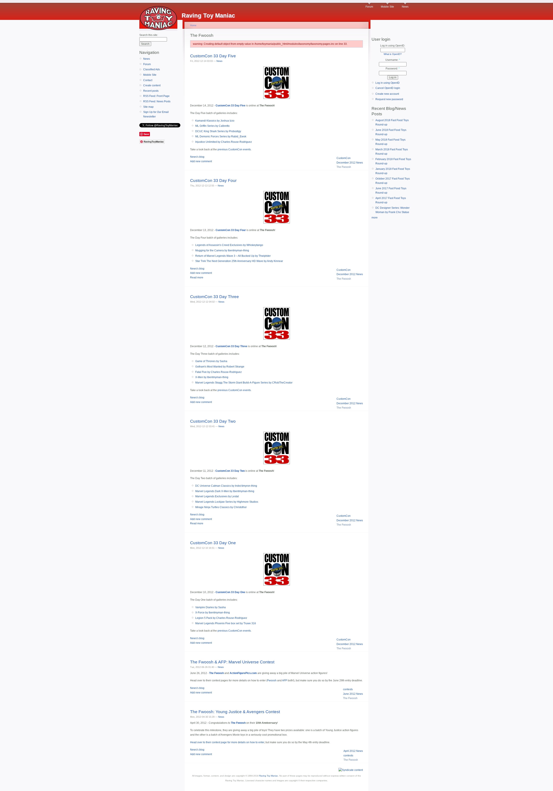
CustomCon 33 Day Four (213, 180)
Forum (369, 6)
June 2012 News (353, 693)
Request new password (389, 99)
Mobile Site (387, 6)
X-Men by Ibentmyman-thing (211, 377)
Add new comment (201, 161)
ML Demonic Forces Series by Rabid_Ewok (220, 136)
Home (193, 25)
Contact (147, 80)
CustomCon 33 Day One (213, 543)
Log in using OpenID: (392, 45)
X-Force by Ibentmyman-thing (212, 612)
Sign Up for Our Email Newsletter (156, 114)
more (375, 217)
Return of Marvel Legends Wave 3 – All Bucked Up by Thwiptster (233, 255)
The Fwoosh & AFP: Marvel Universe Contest (232, 662)
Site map (148, 106)
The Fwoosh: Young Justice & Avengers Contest (235, 711)
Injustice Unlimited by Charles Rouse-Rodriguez (223, 141)
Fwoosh (271, 680)
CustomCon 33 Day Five (213, 56)
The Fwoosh (344, 166)
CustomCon (344, 158)
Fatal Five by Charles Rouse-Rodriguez (218, 372)
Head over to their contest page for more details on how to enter (227, 742)
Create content (151, 85)
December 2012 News (350, 162)
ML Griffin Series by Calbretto (212, 125)
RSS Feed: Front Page (156, 96)
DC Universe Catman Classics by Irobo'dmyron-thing (226, 485)
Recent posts (151, 90)
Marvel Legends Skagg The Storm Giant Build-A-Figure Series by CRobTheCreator (243, 382)
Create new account (387, 93)
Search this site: (148, 35)
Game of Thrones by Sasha (211, 361)
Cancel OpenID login (387, 88)
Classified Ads (151, 69)
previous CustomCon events (234, 149)
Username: (392, 59)
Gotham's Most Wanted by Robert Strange (219, 366)
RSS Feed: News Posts (156, 101)
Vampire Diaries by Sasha (210, 607)
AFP (284, 680)
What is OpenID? (393, 54)
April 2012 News (353, 750)
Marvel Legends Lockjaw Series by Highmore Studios (226, 501)
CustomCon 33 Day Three (214, 296)
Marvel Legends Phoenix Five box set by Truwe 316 (225, 623)
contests (348, 689)
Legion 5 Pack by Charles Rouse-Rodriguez (221, 617)
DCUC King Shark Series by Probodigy (218, 131)
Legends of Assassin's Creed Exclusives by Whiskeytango (229, 245)
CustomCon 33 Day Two (213, 421)
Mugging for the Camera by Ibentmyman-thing (222, 250)
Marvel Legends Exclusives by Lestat (217, 496)
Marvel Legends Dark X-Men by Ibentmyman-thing (224, 491)
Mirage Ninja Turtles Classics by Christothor (221, 507)
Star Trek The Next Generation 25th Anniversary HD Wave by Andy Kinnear (239, 261)
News (405, 6)
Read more (196, 277)
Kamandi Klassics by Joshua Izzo (214, 120)
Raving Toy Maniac (268, 776)
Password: (393, 68)
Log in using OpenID (387, 82)
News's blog (197, 156)
